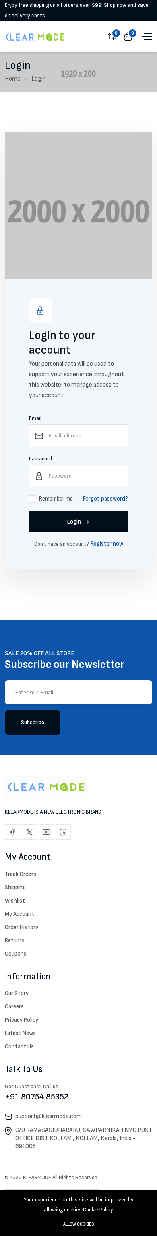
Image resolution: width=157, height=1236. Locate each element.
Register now (107, 544)
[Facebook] (12, 832)
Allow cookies (78, 1224)
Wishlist (15, 901)
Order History (21, 927)
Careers (14, 1006)
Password (40, 459)
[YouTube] (46, 832)
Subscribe (32, 722)
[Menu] (146, 36)
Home (13, 79)
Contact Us (19, 1046)
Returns (15, 940)
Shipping (15, 887)
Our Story (17, 993)
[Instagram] (63, 832)
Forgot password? (105, 499)
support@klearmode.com (48, 1116)
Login (74, 522)
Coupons (16, 954)
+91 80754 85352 (36, 1096)
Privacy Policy (21, 1020)
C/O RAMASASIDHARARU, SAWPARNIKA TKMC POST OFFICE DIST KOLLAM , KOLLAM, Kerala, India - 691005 (83, 1138)
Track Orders (20, 874)
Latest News (20, 1033)
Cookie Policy (98, 1209)
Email (35, 418)
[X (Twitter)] (29, 832)
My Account (19, 914)
